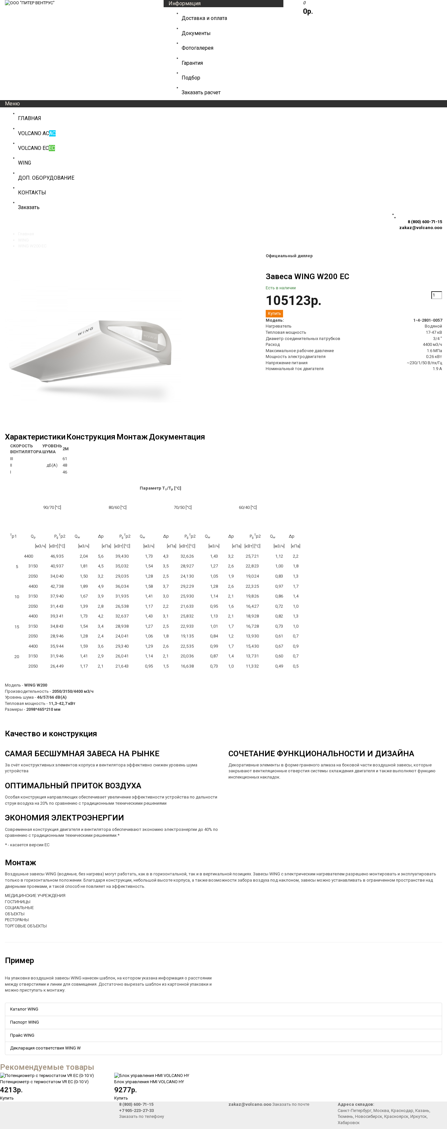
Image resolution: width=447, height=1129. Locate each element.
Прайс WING (22, 1035)
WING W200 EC (32, 245)
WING (23, 240)
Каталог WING (24, 1009)
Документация (177, 436)
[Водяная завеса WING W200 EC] (93, 428)
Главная (26, 233)
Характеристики (35, 436)
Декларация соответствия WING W (45, 1048)
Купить (7, 1098)
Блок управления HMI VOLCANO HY (149, 1081)
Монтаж (132, 436)
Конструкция (91, 436)
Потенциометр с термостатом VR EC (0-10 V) (44, 1081)
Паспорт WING (24, 1022)
